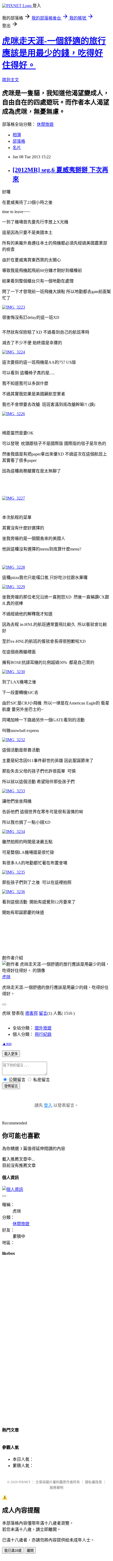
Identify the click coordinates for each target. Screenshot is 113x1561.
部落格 (19, 141)
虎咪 (6, 977)
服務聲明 (56, 1488)
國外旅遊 (43, 1028)
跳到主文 (10, 80)
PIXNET (24, 1482)
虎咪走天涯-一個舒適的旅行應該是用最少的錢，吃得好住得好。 (54, 53)
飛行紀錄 (43, 1034)
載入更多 (11, 1054)
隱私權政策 (93, 1482)
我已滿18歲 (13, 1551)
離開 (30, 1551)
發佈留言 (11, 1086)
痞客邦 (31, 1013)
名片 (17, 147)
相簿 (17, 135)
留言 (43, 1013)
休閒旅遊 (45, 124)
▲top (7, 1043)
